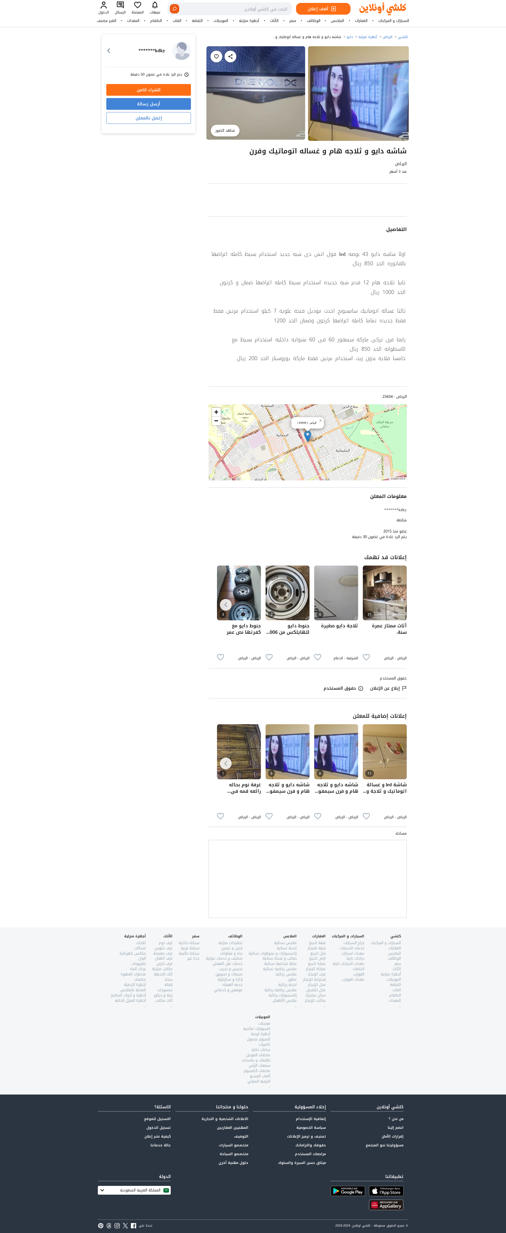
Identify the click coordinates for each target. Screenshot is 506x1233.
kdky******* (395, 509)
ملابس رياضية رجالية (280, 990)
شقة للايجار (317, 948)
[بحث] (174, 8)
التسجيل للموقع (157, 1118)
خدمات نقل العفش (227, 963)
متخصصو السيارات (233, 1145)
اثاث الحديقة (163, 974)
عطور (292, 979)
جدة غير (193, 958)
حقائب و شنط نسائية (280, 958)
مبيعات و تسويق (229, 974)
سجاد (168, 979)
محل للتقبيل (316, 990)
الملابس (337, 21)
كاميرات (264, 1044)
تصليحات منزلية (230, 942)
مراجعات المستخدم (310, 1154)
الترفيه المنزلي (258, 1081)
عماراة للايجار (316, 968)
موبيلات (264, 1023)
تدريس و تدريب (230, 968)
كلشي (403, 37)
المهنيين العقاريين (232, 1127)
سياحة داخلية (189, 942)
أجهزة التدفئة (135, 984)
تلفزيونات (138, 963)
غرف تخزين (164, 963)
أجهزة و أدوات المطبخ (128, 995)
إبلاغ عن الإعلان (385, 688)
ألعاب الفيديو (260, 1076)
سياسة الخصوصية (311, 1127)
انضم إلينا (396, 1127)
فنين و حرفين (231, 948)
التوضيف (241, 1136)
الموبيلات (220, 21)
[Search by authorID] (181, 50)
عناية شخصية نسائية (280, 963)
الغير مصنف (106, 21)
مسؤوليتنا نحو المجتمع (385, 1145)
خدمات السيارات (352, 948)
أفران (142, 958)
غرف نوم (165, 942)
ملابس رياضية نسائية (280, 968)
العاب (177, 21)
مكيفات (140, 979)
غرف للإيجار (317, 974)
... (399, 1005)
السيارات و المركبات (393, 21)
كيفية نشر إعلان (157, 1136)
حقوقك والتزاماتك (310, 1145)
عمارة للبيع (317, 963)
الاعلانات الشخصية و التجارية (224, 1118)
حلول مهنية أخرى (233, 1162)
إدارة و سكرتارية (230, 979)
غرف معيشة (162, 953)
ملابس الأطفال (285, 1000)
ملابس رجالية (286, 974)
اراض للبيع (317, 958)
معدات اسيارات (352, 953)
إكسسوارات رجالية (283, 995)
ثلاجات (141, 942)
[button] (307, 436)
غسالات (140, 948)
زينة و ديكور (163, 995)
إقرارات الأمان (393, 1136)
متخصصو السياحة (234, 1154)
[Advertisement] (307, 201)
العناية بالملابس (133, 990)
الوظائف (313, 21)
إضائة (168, 984)
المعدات (133, 21)
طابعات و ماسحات (256, 1060)
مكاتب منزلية (162, 968)
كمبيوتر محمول (258, 1039)
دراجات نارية (355, 958)
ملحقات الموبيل (258, 1055)
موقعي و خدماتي (228, 990)
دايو (350, 37)
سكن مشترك (315, 995)
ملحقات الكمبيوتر (257, 1070)
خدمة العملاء (232, 984)
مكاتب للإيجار (315, 1000)
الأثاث (274, 21)
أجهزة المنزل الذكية (130, 1000)
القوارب (358, 974)
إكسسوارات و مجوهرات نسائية (273, 953)
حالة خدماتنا (161, 1145)
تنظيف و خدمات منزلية (224, 958)
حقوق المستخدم (340, 688)
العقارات (361, 21)
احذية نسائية (287, 948)
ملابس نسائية (285, 942)
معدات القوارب (353, 979)
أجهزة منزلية (249, 21)
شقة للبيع (317, 942)
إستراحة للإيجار (314, 979)
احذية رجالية (287, 984)
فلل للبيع (318, 953)
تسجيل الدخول (158, 1127)
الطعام (156, 21)
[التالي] (226, 605)
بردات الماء (138, 968)
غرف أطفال (163, 958)
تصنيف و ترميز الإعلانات (306, 1136)
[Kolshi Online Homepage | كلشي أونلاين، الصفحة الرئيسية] (378, 9)
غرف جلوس (163, 948)
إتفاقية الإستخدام (311, 1118)
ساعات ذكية (261, 1049)
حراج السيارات (353, 942)
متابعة (401, 520)
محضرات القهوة (133, 974)
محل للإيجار (317, 984)
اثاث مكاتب (163, 1000)
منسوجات (164, 990)
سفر (292, 21)
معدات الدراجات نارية (348, 963)
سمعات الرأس (259, 1065)
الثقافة (197, 21)
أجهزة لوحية (260, 1033)
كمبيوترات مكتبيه (256, 1028)
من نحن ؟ (396, 1118)
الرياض (387, 37)
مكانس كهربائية (132, 953)
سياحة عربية (190, 948)
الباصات (358, 968)
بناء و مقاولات (231, 953)
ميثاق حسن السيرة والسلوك (302, 1162)
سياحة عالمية (189, 953)
